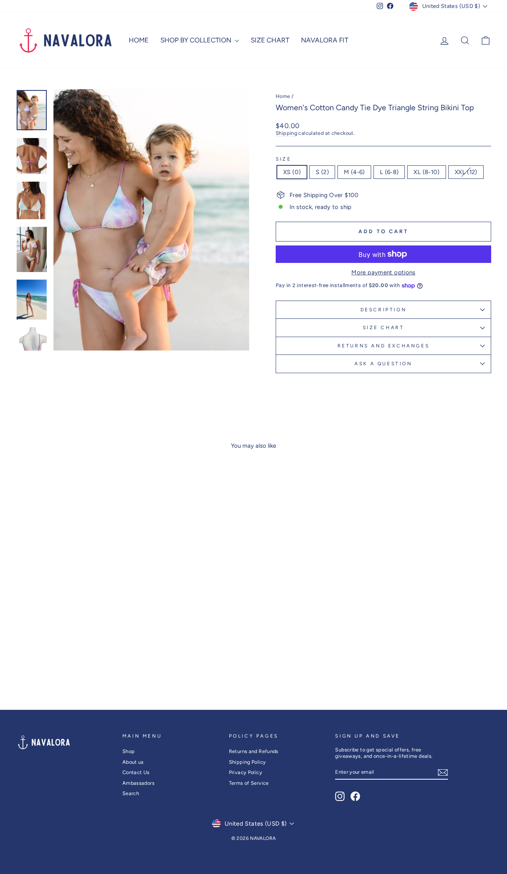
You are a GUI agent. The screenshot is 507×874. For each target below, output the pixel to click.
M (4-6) (354, 172)
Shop (128, 751)
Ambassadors (138, 783)
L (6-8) (389, 172)
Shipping (286, 133)
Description (383, 309)
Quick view (72, 629)
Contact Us (136, 772)
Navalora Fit (324, 40)
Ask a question (383, 363)
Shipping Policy (247, 762)
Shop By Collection (196, 40)
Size (283, 159)
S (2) (322, 172)
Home (139, 40)
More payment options (383, 272)
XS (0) (292, 172)
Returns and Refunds (253, 751)
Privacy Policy (245, 772)
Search (130, 793)
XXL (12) (466, 172)
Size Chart (270, 40)
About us (133, 762)
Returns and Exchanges (383, 346)
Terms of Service (249, 783)
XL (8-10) (426, 172)
